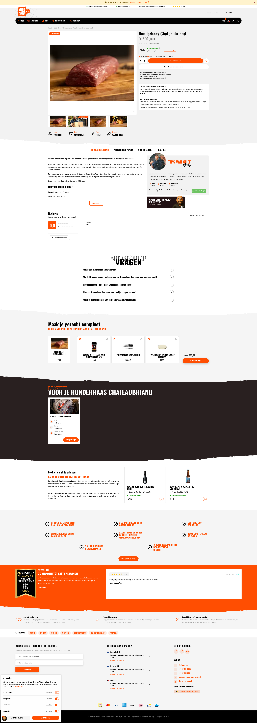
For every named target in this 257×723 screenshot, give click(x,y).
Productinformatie (100, 149)
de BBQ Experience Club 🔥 (140, 2)
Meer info (49, 692)
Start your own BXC (162, 717)
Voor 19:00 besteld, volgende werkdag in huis (152, 6)
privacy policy (18, 686)
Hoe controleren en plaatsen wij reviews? (62, 217)
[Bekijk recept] (64, 420)
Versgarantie (55, 33)
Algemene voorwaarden (140, 717)
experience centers (170, 51)
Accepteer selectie (17, 718)
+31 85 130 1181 (185, 673)
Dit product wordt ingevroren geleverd (152, 86)
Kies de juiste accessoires (173, 67)
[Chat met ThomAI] (166, 202)
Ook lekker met (145, 149)
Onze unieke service (128, 558)
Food (50, 28)
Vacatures (65, 633)
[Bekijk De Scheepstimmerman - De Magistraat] (188, 485)
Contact (32, 633)
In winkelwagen (175, 61)
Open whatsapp (200, 191)
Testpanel (113, 633)
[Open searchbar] (238, 21)
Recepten (162, 149)
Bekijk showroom (116, 660)
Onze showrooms (80, 633)
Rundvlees (67, 28)
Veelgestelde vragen (123, 149)
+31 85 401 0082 (185, 669)
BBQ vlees (57, 28)
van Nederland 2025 (152, 78)
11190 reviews (231, 574)
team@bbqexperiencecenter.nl (190, 677)
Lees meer (42, 587)
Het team (43, 633)
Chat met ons (183, 665)
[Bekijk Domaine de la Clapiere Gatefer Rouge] (145, 485)
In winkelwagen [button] (162, 499)
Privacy (151, 717)
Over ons (54, 633)
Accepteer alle (45, 718)
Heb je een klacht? (185, 681)
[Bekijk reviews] (178, 7)
